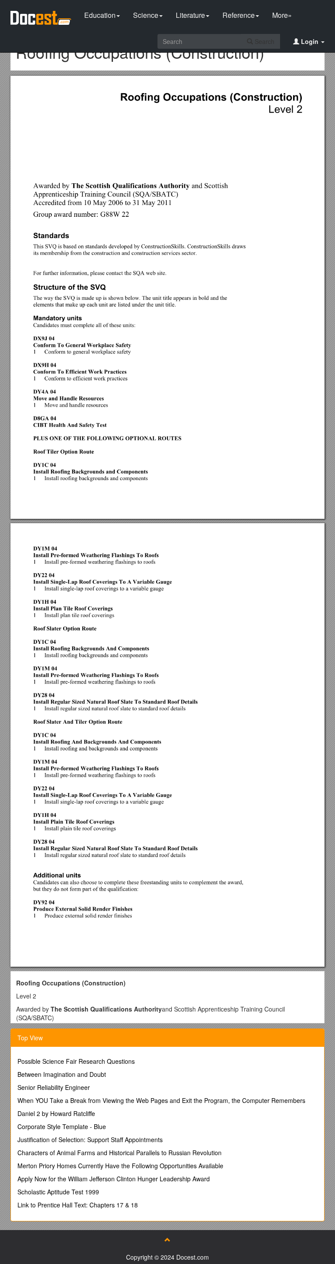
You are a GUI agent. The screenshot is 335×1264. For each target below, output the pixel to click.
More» (282, 15)
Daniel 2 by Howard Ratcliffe (56, 1113)
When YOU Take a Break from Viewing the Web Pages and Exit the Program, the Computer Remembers (161, 1100)
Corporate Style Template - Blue (61, 1126)
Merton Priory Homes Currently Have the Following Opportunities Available (120, 1165)
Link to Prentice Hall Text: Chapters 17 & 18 (77, 1204)
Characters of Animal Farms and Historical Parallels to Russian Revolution (119, 1152)
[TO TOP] (167, 1239)
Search (263, 41)
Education (100, 15)
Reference (238, 15)
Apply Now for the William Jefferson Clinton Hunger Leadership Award (113, 1178)
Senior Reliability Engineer (53, 1087)
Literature (190, 15)
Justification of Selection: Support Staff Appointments (90, 1139)
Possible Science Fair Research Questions (76, 1061)
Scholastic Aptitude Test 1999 (58, 1191)
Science (145, 15)
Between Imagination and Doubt (61, 1074)
